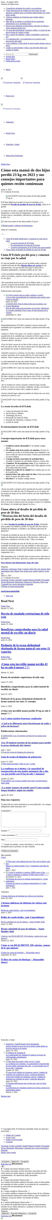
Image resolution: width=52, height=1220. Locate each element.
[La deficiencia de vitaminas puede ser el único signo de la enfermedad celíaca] (28, 1086)
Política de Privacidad (14, 1140)
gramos (43, 569)
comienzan (13, 569)
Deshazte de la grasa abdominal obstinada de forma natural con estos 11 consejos (25, 648)
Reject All (15, 1162)
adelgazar (4, 569)
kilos (12, 571)
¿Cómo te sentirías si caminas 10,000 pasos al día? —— (27, 875)
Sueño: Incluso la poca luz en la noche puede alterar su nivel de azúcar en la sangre (27, 1047)
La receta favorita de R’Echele (22, 243)
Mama (16, 571)
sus (2, 573)
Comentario (6, 811)
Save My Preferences (18, 1213)
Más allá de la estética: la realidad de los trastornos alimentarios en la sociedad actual (25, 22)
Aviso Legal (10, 1137)
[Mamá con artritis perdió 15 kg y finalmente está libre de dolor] (28, 864)
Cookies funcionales (11, 1180)
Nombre (5, 831)
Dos (35, 569)
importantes (5, 571)
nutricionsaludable (10, 591)
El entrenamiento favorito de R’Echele (25, 245)
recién (47, 571)
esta (38, 569)
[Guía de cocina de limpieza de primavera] (17, 752)
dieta (31, 569)
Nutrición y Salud (12, 144)
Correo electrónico (9, 835)
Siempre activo (24, 1169)
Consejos (25, 569)
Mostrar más (5, 1096)
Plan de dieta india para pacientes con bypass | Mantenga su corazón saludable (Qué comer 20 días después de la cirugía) (27, 310)
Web (2, 840)
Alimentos (10, 122)
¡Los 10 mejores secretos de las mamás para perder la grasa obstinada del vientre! (26, 744)
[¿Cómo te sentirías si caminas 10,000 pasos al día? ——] (27, 872)
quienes (41, 571)
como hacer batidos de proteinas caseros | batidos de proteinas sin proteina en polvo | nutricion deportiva (25, 1078)
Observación (24, 1180)
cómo (19, 569)
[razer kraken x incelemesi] (26, 1218)
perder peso (28, 571)
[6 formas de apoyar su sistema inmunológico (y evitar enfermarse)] (28, 881)
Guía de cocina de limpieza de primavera (21, 757)
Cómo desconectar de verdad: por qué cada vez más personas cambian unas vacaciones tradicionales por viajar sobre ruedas (28, 12)
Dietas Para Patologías (14, 156)
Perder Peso (10, 133)
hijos (48, 569)
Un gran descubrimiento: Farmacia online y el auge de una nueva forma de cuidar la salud (28, 31)
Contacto (9, 1142)
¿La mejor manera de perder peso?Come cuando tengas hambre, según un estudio (25, 789)
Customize (5, 1162)
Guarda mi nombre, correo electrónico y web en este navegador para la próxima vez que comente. (22, 845)
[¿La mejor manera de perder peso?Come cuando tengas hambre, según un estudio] (26, 783)
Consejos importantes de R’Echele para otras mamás (31, 247)
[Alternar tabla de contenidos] (3, 235)
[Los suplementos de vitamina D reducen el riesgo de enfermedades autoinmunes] (15, 1053)
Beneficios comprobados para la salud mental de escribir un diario (24, 631)
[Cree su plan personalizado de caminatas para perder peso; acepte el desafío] (24, 295)
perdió (35, 571)
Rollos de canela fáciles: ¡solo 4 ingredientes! (22, 917)
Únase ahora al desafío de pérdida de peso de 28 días (26, 250)
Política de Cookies (13, 1135)
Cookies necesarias (10, 1169)
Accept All (24, 1162)
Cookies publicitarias (11, 1202)
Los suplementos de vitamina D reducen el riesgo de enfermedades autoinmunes (26, 1056)
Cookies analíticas (10, 1191)
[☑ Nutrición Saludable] (20, 83)
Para (21, 571)
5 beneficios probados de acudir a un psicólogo (24, 8)
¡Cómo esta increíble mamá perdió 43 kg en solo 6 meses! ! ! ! (24, 665)
